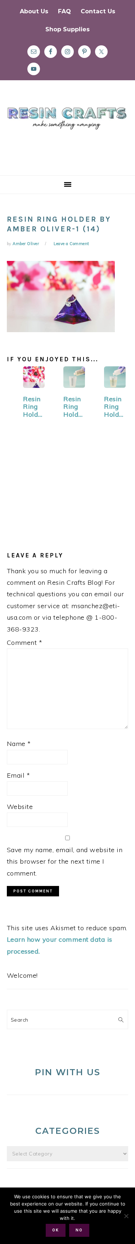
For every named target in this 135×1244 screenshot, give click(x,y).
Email (18, 775)
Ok (55, 1230)
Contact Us (98, 11)
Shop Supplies (67, 29)
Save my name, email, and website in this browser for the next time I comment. (65, 861)
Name (19, 743)
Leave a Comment (71, 243)
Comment (24, 642)
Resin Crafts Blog (67, 134)
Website (20, 806)
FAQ (64, 11)
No (79, 1230)
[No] (126, 1216)
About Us (34, 11)
